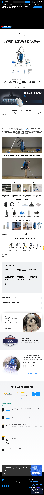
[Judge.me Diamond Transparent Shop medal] (22, 399)
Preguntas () (9, 403)
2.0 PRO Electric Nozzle (31, 248)
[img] (3, 407)
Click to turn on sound (7, 26)
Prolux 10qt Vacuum (11, 247)
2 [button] (21, 459)
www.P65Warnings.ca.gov (25, 129)
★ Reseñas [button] (43, 248)
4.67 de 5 (8, 393)
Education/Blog (17, 481)
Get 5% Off (36, 473)
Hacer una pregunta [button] (36, 395)
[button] (6, 5)
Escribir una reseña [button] (36, 392)
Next (34, 55)
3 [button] (22, 459)
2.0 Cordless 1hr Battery (38, 248)
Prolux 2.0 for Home (18, 247)
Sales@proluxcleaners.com (34, 481)
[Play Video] (22, 169)
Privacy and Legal (18, 482)
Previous (9, 55)
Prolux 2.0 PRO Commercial (24, 248)
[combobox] (19, 2)
